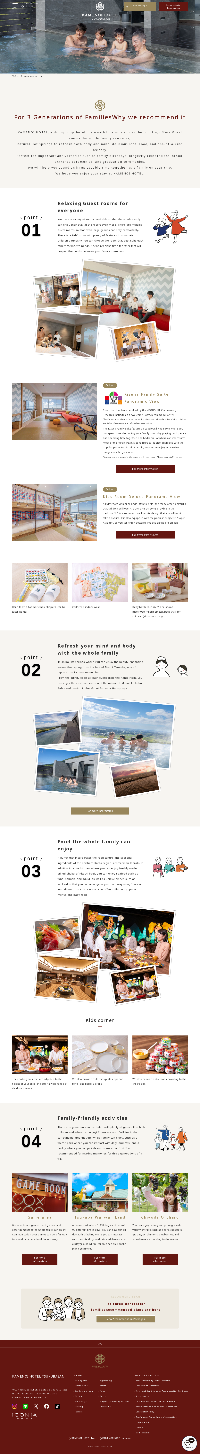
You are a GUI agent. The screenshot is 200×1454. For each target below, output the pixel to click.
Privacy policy (142, 1396)
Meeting (79, 1406)
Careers (139, 1427)
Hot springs (81, 1401)
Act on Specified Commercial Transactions (156, 1406)
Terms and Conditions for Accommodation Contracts (162, 1391)
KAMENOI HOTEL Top (83, 1438)
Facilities (79, 1411)
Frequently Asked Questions (114, 1401)
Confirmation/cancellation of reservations (157, 1417)
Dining (78, 1396)
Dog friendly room (84, 1391)
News (102, 1391)
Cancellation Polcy (145, 1411)
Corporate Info (143, 1422)
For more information (145, 468)
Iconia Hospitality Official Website (153, 1380)
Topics (103, 1396)
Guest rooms (81, 1385)
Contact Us (105, 1406)
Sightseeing (106, 1380)
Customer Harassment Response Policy (155, 1401)
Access (103, 1385)
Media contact (143, 1432)
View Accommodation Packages (126, 1319)
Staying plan (81, 1380)
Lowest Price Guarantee (148, 1385)
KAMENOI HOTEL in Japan (116, 1438)
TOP (14, 76)
